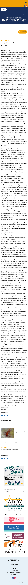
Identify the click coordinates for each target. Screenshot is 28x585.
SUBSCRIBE (23, 32)
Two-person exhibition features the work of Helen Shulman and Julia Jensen (21, 430)
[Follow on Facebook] (24, 6)
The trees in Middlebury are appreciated (9, 449)
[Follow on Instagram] (26, 6)
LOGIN (3, 9)
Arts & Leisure (4, 427)
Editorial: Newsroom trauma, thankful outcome (11, 443)
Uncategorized (5, 40)
